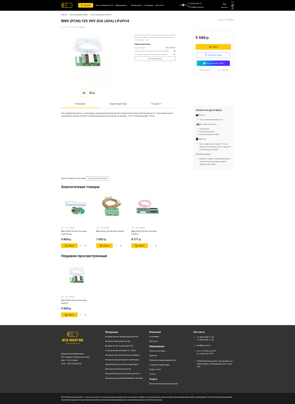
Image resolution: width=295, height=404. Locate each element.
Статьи (152, 374)
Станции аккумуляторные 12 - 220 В (120, 350)
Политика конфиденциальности (162, 360)
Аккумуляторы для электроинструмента (122, 373)
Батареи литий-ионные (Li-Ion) (118, 341)
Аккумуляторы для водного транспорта (122, 360)
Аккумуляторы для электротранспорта (122, 364)
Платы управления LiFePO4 (100, 15)
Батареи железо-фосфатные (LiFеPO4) (121, 336)
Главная (64, 15)
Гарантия (153, 355)
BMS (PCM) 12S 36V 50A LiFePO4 (110, 231)
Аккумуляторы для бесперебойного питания (124, 378)
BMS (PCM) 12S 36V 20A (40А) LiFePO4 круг (74, 232)
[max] (183, 5)
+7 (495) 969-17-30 (194, 5)
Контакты (153, 341)
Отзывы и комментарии (159, 365)
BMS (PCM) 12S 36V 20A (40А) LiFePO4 (74, 301)
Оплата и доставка (157, 351)
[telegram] (181, 5)
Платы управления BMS (79, 15)
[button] (85, 5)
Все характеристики (155, 59)
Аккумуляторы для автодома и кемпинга (122, 355)
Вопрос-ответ (155, 369)
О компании (154, 336)
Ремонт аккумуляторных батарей (163, 384)
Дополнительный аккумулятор (118, 369)
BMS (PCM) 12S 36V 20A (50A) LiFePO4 (144, 232)
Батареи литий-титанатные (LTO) (119, 346)
